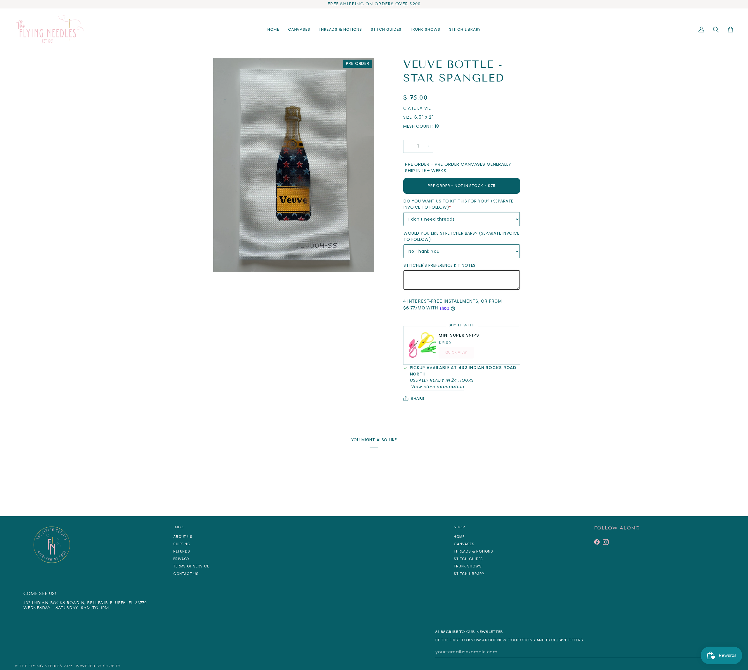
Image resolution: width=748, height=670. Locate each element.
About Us (183, 536)
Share (418, 398)
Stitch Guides (468, 558)
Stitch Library (469, 573)
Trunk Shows (468, 566)
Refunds (181, 551)
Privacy (181, 558)
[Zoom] (224, 261)
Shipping (182, 543)
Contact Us (186, 573)
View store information (437, 386)
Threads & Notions (473, 551)
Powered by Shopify (98, 666)
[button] (299, 29)
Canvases (464, 543)
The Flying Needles (40, 666)
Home (459, 536)
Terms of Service (191, 566)
